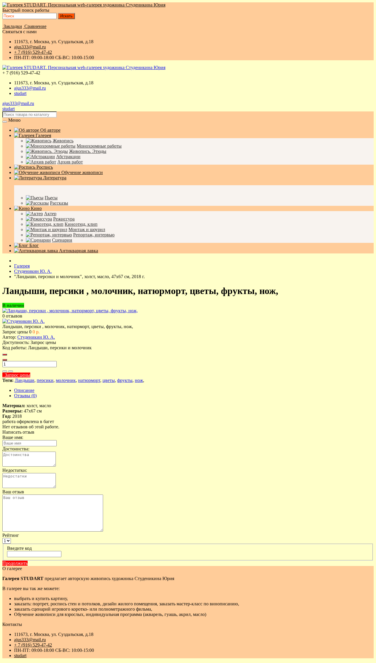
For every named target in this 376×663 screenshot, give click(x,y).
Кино (36, 208)
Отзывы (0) (25, 395)
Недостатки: (14, 470)
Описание (24, 390)
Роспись (44, 167)
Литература (54, 177)
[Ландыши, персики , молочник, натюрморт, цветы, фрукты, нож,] (70, 310)
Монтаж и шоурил (86, 229)
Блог (33, 245)
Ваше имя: (12, 437)
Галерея (42, 135)
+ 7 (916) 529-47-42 (33, 52)
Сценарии (62, 240)
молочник (66, 380)
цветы (109, 380)
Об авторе (50, 130)
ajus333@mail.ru (30, 46)
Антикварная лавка (78, 250)
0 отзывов (12, 315)
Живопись (63, 140)
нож (139, 380)
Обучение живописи (81, 172)
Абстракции (68, 156)
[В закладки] (4, 371)
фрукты (124, 380)
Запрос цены (16, 375)
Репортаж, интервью (94, 234)
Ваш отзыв (13, 491)
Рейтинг (10, 535)
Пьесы (51, 197)
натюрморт (89, 380)
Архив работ (70, 161)
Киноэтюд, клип (81, 224)
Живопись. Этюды (87, 151)
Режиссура (64, 218)
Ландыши (24, 380)
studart (20, 93)
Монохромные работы (99, 145)
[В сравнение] (10, 371)
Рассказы (59, 203)
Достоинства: (15, 448)
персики (45, 380)
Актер (50, 213)
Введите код (19, 548)
